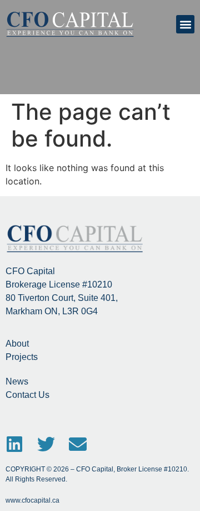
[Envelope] (78, 444)
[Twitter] (46, 444)
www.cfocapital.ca (32, 500)
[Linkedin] (14, 444)
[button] (185, 24)
